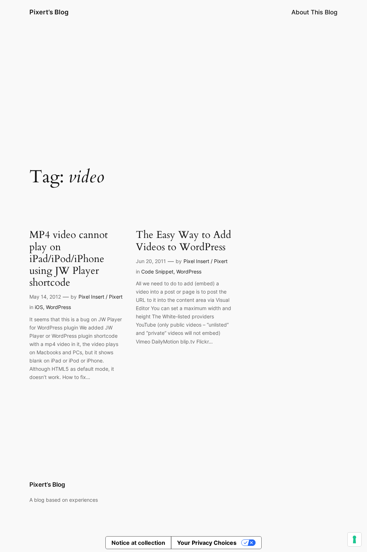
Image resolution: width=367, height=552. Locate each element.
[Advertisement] (183, 81)
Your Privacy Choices (207, 542)
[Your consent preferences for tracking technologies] (354, 539)
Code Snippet (157, 271)
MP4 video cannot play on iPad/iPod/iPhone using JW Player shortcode (68, 259)
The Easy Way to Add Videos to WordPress (183, 241)
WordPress (58, 307)
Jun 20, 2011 (151, 261)
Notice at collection (138, 542)
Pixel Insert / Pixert (100, 297)
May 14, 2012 (45, 297)
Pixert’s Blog (48, 12)
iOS (39, 307)
